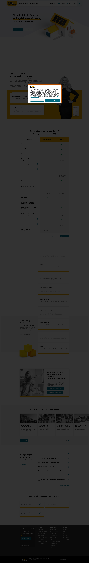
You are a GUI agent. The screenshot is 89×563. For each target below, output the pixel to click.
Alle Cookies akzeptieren (52, 100)
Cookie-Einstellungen (37, 100)
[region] (45, 93)
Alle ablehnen (56, 86)
